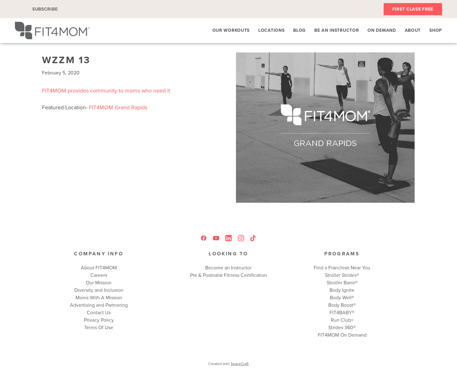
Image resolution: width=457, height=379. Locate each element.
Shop (435, 30)
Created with (228, 363)
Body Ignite (342, 290)
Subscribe (45, 9)
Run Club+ (342, 319)
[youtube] (216, 238)
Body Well (341, 297)
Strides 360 (340, 327)
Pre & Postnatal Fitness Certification (228, 275)
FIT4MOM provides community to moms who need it (106, 90)
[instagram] (241, 238)
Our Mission (99, 282)
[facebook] (203, 238)
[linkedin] (228, 238)
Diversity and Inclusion (98, 290)
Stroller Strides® (342, 275)
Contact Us (99, 312)
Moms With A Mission (99, 297)
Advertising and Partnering (99, 304)
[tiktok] (253, 238)
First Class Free (412, 9)
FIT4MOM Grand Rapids (118, 107)
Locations (271, 30)
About (413, 30)
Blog (299, 30)
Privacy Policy (99, 319)
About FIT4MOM (99, 267)
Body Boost (340, 304)
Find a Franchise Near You (342, 267)
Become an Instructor (228, 267)
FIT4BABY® (342, 312)
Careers (98, 275)
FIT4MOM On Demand (342, 334)
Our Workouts (231, 30)
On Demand (381, 30)
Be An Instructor (336, 30)
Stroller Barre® (342, 282)
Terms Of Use (98, 327)
